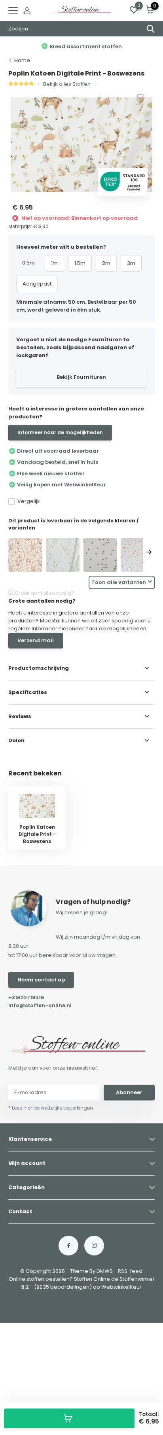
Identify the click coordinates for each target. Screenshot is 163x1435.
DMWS (105, 1271)
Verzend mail (35, 640)
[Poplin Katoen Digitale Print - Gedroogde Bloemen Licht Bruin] (25, 555)
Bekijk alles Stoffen (67, 84)
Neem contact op (41, 979)
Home (22, 60)
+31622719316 (26, 997)
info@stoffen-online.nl (40, 1005)
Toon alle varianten (118, 582)
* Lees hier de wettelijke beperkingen (50, 1107)
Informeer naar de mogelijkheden (60, 432)
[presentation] (14, 553)
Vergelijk (28, 501)
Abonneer (129, 1092)
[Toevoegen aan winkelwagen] (69, 1418)
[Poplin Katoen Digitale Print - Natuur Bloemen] (63, 555)
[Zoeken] (151, 29)
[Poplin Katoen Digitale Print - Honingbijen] (100, 555)
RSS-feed (130, 1271)
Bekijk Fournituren (81, 377)
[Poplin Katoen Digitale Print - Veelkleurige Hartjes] (138, 555)
